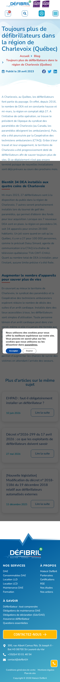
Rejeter (29, 351)
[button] (25, 13)
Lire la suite (42, 413)
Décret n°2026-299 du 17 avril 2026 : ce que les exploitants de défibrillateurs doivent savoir (29, 439)
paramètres (31, 344)
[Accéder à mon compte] (42, 13)
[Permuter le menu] (55, 13)
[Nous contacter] (54, 663)
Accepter (13, 351)
